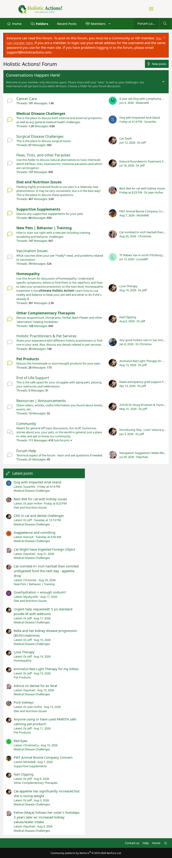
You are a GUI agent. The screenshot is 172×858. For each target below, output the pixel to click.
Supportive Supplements (38, 209)
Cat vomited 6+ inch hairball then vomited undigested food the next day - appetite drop (46, 571)
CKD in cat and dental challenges (39, 515)
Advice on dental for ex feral (35, 685)
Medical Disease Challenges (40, 113)
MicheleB (143, 215)
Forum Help (26, 450)
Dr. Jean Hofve (153, 192)
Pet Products (27, 358)
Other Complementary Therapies (45, 313)
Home (17, 23)
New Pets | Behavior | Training (44, 227)
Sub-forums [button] (61, 440)
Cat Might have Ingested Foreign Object (44, 549)
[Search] (165, 23)
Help (145, 843)
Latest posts (22, 473)
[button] (109, 23)
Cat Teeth (125, 138)
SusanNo (150, 122)
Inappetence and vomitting (34, 532)
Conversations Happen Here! (33, 75)
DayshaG (142, 457)
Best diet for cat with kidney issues (142, 188)
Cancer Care (26, 98)
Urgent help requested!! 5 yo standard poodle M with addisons (43, 611)
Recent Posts (67, 23)
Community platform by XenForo (86, 853)
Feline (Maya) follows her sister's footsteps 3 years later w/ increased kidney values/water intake (47, 817)
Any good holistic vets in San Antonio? (144, 340)
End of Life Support (32, 377)
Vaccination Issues (32, 250)
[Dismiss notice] (164, 38)
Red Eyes (20, 740)
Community (26, 423)
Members (98, 23)
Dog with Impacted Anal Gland (139, 118)
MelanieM (142, 103)
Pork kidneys (24, 702)
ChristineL (145, 236)
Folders (42, 23)
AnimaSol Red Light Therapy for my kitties (46, 669)
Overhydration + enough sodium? (40, 592)
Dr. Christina (143, 344)
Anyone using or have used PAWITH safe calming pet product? (45, 721)
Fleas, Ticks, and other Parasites (43, 155)
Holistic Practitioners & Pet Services (46, 335)
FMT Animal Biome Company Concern (144, 211)
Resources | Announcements (41, 400)
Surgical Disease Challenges (40, 136)
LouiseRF (142, 259)
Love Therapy (128, 286)
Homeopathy (28, 273)
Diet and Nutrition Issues (39, 182)
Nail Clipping (127, 317)
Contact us (132, 843)
